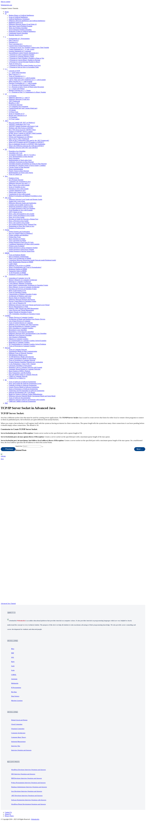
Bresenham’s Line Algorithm (18, 330)
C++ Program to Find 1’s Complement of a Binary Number (27, 92)
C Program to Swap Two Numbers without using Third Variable (29, 47)
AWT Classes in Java (15, 212)
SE (6, 380)
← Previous (8, 449)
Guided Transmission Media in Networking (22, 358)
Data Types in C (14, 40)
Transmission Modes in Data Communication (23, 351)
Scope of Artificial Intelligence (18, 17)
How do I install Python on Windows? (21, 233)
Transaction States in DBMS (18, 271)
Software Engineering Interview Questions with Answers (28, 800)
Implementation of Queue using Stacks (21, 172)
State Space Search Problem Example (20, 26)
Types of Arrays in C (15, 63)
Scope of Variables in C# (16, 113)
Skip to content (5, 1)
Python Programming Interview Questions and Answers (28, 782)
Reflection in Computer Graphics (19, 342)
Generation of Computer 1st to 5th (19, 278)
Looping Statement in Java (17, 190)
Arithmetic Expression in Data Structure (21, 162)
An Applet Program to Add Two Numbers (22, 208)
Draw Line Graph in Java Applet (19, 222)
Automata (14, 679)
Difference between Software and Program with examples (27, 399)
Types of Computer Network (18, 349)
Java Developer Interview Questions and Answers (26, 791)
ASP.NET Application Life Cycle (19, 124)
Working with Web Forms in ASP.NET (21, 128)
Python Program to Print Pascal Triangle (21, 249)
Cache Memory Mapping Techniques (20, 283)
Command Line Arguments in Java (20, 181)
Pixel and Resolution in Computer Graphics (22, 326)
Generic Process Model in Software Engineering (24, 387)
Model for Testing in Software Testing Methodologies (25, 394)
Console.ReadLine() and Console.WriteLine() (23, 108)
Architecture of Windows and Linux (20, 296)
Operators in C (13, 42)
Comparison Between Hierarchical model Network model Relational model (32, 260)
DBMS (7, 253)
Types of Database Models (17, 255)
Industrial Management (18, 741)
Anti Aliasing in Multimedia (17, 337)
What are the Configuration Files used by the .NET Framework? (29, 140)
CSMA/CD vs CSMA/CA (17, 378)
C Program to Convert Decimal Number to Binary (24, 62)
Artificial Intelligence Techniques (19, 19)
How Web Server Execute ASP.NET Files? (22, 130)
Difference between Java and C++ (19, 183)
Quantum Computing (17, 728)
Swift (12, 666)
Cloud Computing (16, 724)
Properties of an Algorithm (17, 151)
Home (7, 12)
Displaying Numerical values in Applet (21, 206)
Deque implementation (16, 169)
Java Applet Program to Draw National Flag (22, 224)
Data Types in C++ (15, 74)
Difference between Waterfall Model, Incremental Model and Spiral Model (32, 396)
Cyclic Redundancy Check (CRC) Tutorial (22, 364)
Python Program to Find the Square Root (21, 251)
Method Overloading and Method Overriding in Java (25, 196)
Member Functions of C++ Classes (20, 90)
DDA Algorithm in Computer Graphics (21, 328)
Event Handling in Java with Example (21, 210)
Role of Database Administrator (19, 256)
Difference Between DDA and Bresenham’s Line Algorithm (27, 333)
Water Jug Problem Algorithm (18, 28)
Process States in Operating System (20, 298)
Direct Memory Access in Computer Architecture (24, 287)
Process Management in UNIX (18, 306)
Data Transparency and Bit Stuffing (20, 373)
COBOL (13, 674)
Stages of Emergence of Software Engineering (23, 389)
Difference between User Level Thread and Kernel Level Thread (29, 305)
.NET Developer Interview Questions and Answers (27, 795)
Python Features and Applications (19, 231)
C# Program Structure (15, 105)
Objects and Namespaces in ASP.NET (21, 137)
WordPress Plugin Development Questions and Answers (28, 804)
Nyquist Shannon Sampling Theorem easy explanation (26, 362)
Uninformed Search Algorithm (18, 33)
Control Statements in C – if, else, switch (21, 49)
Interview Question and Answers (21, 750)
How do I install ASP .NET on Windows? (22, 122)
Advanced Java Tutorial (8, 603)
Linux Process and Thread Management (21, 310)
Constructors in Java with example (19, 194)
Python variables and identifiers (18, 235)
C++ (6, 69)
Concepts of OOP (14, 71)
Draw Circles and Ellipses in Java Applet (21, 215)
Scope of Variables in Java (17, 187)
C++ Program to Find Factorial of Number (22, 85)
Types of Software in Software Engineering (22, 382)
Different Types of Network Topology (21, 353)
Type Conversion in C (16, 44)
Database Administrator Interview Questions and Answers (29, 787)
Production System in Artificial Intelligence (22, 31)
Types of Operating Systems (17, 292)
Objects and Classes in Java (17, 192)
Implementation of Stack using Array (20, 160)
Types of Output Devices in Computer (21, 323)
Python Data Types (15, 237)
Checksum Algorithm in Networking (20, 365)
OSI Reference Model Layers (18, 355)
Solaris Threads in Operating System (20, 312)
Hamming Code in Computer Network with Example (25, 367)
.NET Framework (14, 101)
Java (6, 176)
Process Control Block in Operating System (22, 301)
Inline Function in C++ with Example (20, 81)
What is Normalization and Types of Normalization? (25, 267)
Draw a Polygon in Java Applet (18, 221)
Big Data (14, 692)
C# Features (12, 96)
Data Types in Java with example (19, 185)
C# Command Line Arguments (18, 106)
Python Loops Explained (16, 246)
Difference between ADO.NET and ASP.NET (23, 147)
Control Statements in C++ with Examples (22, 78)
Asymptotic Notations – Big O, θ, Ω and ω (22, 155)
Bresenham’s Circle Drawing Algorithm (21, 332)
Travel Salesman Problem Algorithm (20, 29)
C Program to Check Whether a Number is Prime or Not (26, 58)
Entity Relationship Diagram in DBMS (21, 262)
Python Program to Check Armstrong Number (23, 248)
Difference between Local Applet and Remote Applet (25, 199)
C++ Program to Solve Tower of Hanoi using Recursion (26, 87)
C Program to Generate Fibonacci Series (21, 56)
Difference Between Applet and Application (22, 203)
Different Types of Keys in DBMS (19, 265)
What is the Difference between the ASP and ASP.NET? (26, 146)
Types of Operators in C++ (17, 76)
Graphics (7, 315)
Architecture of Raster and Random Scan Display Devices (27, 319)
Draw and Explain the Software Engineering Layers (25, 383)
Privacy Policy (9, 816)
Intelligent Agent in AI (16, 22)
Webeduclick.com (6, 5)
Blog (12, 649)
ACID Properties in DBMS (17, 273)
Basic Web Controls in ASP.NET (19, 135)
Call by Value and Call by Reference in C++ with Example (27, 80)
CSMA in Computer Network (18, 376)
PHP (6, 403)
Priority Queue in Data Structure (19, 171)
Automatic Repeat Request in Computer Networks (24, 369)
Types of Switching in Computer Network (22, 360)
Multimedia (14, 683)
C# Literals (12, 110)
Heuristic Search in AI (16, 35)
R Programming (16, 687)
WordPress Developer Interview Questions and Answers (28, 769)
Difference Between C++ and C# (19, 97)
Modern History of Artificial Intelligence (21, 15)
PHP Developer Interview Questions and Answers (26, 778)
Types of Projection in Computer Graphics (22, 346)
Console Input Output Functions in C (20, 46)
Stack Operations (14, 158)
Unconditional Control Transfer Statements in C (24, 53)
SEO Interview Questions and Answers (23, 774)
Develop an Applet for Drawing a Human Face (23, 219)
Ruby (13, 661)
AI (5, 13)
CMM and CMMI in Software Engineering (22, 401)
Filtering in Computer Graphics (18, 339)
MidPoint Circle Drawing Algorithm (20, 335)
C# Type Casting (14, 119)
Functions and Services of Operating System (23, 289)
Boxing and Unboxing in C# (18, 115)
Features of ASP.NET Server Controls (21, 131)
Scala (13, 670)
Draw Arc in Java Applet (16, 217)
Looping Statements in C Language (20, 51)
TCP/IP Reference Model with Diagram (21, 357)
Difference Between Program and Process (22, 299)
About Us (8, 814)
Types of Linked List (15, 174)
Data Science (15, 696)
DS (6, 149)
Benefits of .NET (14, 103)
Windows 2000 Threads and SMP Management (23, 308)
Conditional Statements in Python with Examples (24, 244)
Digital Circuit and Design (19, 720)
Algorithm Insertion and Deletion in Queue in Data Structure (28, 164)
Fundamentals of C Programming (19, 38)
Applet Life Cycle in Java (17, 201)
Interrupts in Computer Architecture (20, 281)
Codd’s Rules (13, 264)
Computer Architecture (18, 733)
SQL (12, 657)
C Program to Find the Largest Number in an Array (25, 65)
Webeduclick (35, 819)
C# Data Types (13, 112)
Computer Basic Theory (18, 737)
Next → (140, 449)
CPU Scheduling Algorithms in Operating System (24, 314)
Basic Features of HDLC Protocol (19, 371)
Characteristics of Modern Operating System (23, 294)
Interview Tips (15, 746)
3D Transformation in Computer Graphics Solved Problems (27, 344)
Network (7, 348)
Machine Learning (17, 700)
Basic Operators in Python (17, 239)
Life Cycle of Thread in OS (17, 303)
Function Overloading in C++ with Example (23, 83)
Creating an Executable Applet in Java (21, 205)
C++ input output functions (17, 72)
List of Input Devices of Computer (19, 321)
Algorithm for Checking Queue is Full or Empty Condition (27, 165)
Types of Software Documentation (19, 398)
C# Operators (13, 117)
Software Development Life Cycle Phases (22, 392)
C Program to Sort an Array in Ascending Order (24, 67)
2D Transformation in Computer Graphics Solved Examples (27, 340)
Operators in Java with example (19, 189)
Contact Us (8, 812)
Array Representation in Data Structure (21, 156)
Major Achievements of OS (17, 290)
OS (6, 276)
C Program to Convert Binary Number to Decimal (24, 60)
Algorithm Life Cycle (15, 153)
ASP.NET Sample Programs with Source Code (23, 126)
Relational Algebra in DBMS (18, 269)
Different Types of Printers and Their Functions (23, 324)
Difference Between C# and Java (19, 99)
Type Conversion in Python (17, 240)
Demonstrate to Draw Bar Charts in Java (21, 226)
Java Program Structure (16, 180)
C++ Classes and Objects (17, 88)
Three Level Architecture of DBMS (20, 258)
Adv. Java (8, 197)
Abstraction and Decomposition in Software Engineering (26, 390)
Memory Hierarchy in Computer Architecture (23, 280)
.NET (6, 121)
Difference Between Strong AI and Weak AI (23, 24)
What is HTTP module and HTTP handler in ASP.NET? (26, 142)
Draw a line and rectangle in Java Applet (21, 214)
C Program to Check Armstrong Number (21, 55)
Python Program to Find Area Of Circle (21, 242)
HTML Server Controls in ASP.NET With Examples (25, 133)
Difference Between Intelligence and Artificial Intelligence (27, 21)
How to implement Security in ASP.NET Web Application (27, 144)
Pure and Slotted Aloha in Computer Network (23, 374)
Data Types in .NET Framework (19, 138)
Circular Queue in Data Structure (19, 167)
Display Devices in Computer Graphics (21, 317)
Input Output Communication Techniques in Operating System (28, 285)
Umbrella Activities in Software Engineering (23, 385)
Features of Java (14, 178)
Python (7, 230)
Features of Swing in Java (17, 228)
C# (6, 94)
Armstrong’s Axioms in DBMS (18, 274)
